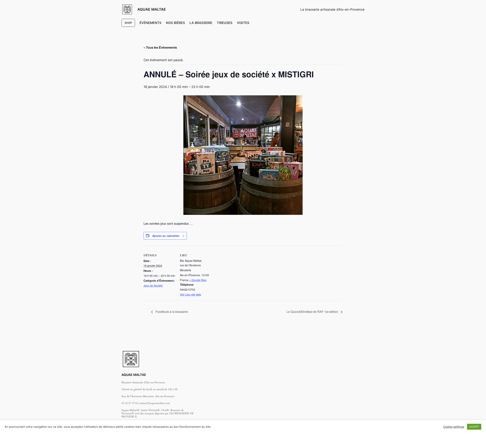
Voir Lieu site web (190, 294)
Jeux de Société (153, 285)
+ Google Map (197, 280)
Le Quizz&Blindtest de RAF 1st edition (312, 311)
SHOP (128, 22)
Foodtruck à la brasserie (171, 311)
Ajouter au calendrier (165, 236)
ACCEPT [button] (474, 426)
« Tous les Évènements (160, 47)
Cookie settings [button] (453, 427)
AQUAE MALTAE (151, 9)
